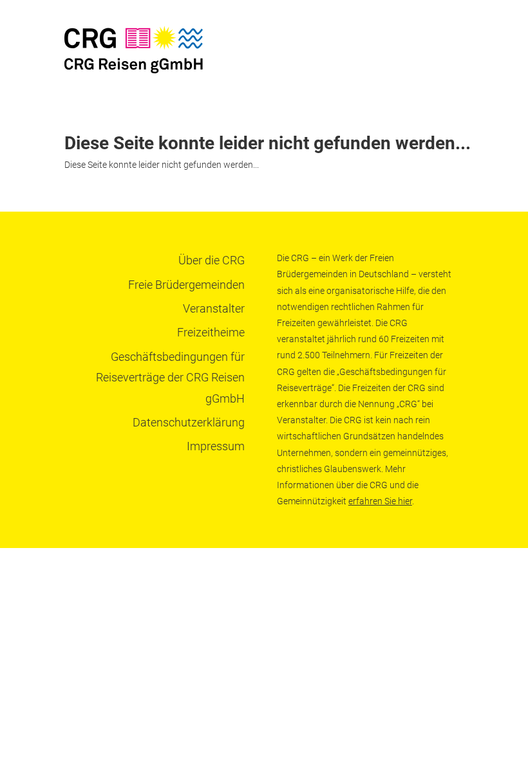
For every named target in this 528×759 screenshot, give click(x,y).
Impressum (216, 446)
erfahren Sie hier (380, 501)
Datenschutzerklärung (189, 422)
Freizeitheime (211, 332)
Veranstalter (214, 308)
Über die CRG (211, 260)
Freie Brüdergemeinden (186, 284)
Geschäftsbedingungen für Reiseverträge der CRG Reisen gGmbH (170, 377)
